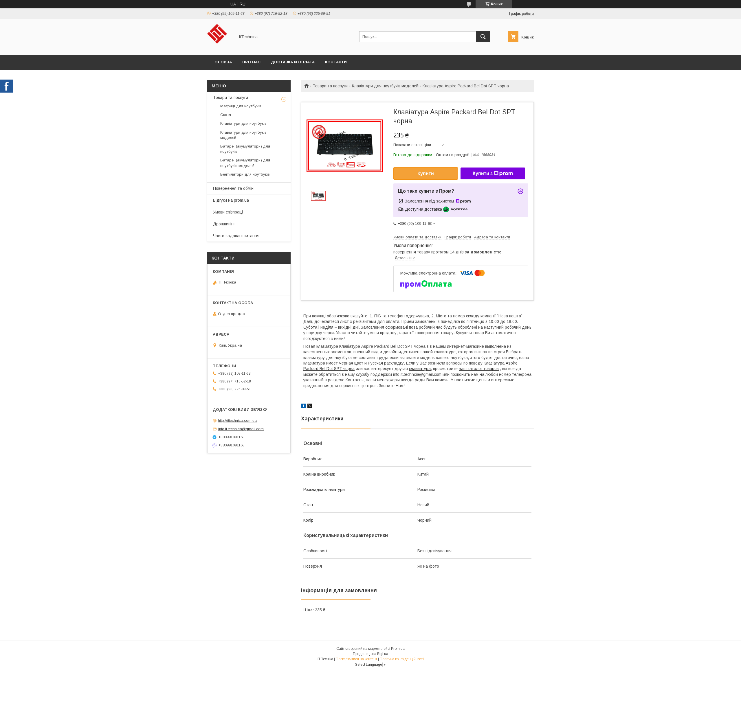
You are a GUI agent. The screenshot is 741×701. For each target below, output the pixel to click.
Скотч (225, 115)
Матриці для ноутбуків (240, 106)
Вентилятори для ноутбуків (245, 174)
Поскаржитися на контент (356, 659)
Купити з (483, 173)
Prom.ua (398, 649)
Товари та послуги (330, 86)
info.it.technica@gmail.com (241, 429)
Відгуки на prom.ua (231, 200)
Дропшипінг (224, 224)
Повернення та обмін (233, 188)
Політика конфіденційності (402, 659)
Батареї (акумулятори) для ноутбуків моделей (245, 163)
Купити (425, 173)
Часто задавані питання (236, 235)
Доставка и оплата (293, 62)
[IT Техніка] (219, 47)
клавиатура (420, 368)
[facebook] (303, 406)
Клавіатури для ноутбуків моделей (385, 86)
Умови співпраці (228, 212)
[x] (309, 406)
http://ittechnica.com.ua (237, 420)
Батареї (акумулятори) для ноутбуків (245, 149)
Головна (222, 62)
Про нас (251, 62)
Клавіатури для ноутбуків (243, 123)
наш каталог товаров (479, 368)
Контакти (336, 62)
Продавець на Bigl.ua (370, 654)
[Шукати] (483, 36)
